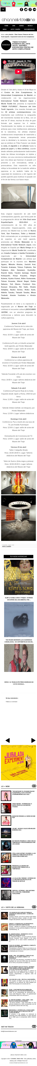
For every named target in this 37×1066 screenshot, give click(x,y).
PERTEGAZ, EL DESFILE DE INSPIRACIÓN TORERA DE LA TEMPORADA (21, 867)
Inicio (2, 34)
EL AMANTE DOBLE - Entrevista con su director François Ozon (21, 934)
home (6, 25)
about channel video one (18, 1055)
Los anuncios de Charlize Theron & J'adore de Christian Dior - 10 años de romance (21, 914)
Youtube (34, 9)
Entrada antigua (33, 740)
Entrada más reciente (7, 740)
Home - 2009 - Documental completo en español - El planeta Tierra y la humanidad (21, 957)
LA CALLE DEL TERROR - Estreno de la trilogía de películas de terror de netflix (24, 879)
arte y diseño (6, 546)
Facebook (21, 9)
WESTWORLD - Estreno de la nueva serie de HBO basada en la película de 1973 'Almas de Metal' (21, 1011)
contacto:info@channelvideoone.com (18, 1062)
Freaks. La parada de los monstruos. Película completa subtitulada (21, 924)
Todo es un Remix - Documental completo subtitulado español (22, 946)
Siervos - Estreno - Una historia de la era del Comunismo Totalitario (23, 892)
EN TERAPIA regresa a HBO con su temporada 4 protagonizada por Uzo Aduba (24, 842)
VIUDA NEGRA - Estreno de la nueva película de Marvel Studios (22, 805)
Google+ (30, 9)
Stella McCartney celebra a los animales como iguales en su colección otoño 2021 (24, 855)
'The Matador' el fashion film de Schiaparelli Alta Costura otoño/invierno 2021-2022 (23, 793)
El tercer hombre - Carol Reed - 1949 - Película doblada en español (21, 1000)
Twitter (25, 9)
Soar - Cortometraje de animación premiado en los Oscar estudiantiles (21, 990)
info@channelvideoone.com (9, 1031)
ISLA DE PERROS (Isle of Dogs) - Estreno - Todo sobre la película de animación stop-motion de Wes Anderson (22, 968)
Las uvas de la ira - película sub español (22, 979)
